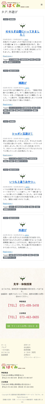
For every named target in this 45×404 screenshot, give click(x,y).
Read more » (7, 56)
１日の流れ (5, 350)
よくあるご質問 (29, 352)
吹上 (38, 108)
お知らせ (27, 345)
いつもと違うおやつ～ (22, 182)
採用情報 (27, 350)
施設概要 (4, 355)
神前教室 (12, 19)
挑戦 (5, 62)
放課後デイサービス (14, 62)
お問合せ (27, 355)
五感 (11, 255)
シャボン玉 (13, 158)
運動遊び (6, 113)
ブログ (6, 19)
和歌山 (32, 59)
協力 (34, 108)
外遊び (38, 59)
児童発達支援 (24, 59)
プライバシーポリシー (32, 357)
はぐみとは (5, 352)
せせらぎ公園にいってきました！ (23, 32)
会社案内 (27, 347)
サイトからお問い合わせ (22, 325)
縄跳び (22, 83)
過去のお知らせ (14, 71)
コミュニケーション (15, 108)
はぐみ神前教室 (14, 59)
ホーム (3, 345)
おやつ (12, 207)
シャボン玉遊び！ (22, 133)
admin (26, 39)
